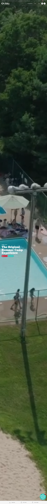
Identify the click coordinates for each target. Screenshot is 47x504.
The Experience (29, 3)
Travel (35, 3)
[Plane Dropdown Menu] (42, 3)
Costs (39, 3)
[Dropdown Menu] (45, 3)
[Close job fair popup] (45, 494)
